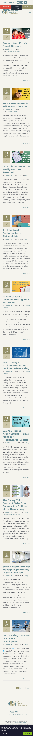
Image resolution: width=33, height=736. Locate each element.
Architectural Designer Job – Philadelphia (12, 233)
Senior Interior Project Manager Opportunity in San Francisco (16, 569)
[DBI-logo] (10, 10)
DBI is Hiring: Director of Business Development (16, 638)
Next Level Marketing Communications (15, 723)
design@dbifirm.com (17, 715)
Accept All (27, 733)
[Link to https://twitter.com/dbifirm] (25, 2)
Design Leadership (14, 51)
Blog (26, 175)
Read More (26, 80)
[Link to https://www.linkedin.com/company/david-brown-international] (21, 2)
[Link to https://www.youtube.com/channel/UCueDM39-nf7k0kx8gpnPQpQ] (18, 2)
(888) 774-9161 (9, 2)
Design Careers (13, 111)
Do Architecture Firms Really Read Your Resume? (16, 169)
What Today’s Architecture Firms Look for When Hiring (16, 365)
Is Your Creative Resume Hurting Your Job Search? (16, 299)
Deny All (5, 733)
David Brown (9, 49)
